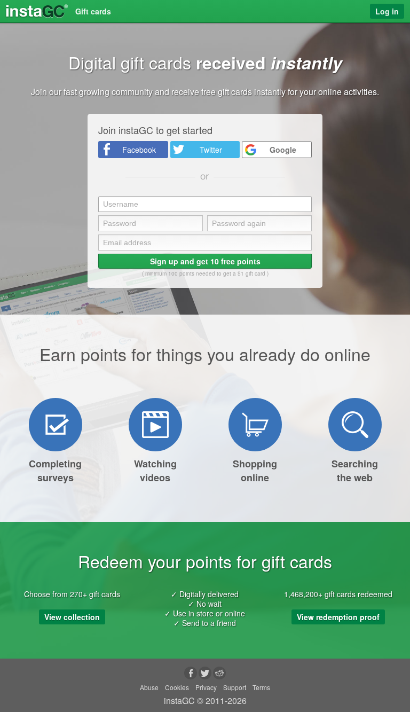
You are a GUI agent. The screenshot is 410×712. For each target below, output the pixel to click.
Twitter (211, 149)
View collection (72, 617)
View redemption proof (338, 617)
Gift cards (93, 11)
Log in (387, 11)
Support (234, 687)
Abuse (149, 687)
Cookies (177, 687)
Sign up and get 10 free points (205, 261)
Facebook (139, 149)
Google (283, 149)
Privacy (206, 687)
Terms (261, 687)
